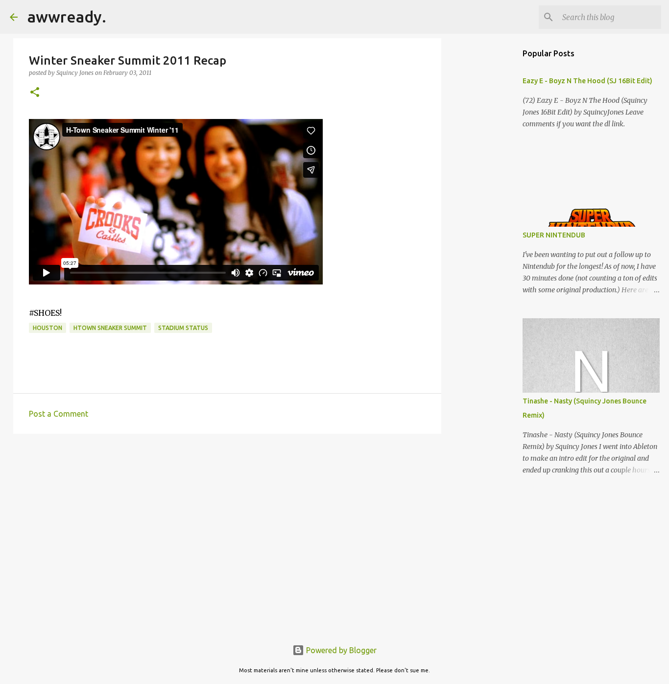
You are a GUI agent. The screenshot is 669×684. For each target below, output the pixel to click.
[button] (35, 92)
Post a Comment (58, 413)
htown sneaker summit (110, 328)
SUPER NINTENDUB (554, 235)
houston (47, 328)
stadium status (183, 328)
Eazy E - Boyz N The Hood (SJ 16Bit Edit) (587, 81)
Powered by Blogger (340, 650)
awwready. (66, 16)
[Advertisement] (227, 517)
